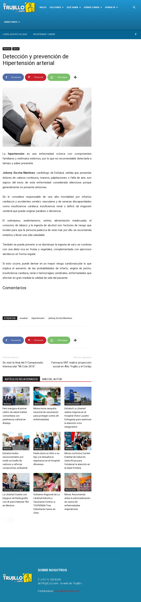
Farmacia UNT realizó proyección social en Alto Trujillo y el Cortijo (71, 364)
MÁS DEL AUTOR (52, 379)
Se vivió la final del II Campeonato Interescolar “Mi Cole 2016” (23, 364)
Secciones (55, 7)
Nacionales (71, 490)
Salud (15, 48)
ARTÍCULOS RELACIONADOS (21, 379)
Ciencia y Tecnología (13, 490)
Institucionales (73, 403)
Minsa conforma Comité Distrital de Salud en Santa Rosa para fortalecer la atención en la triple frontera (77, 460)
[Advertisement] (47, 304)
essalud (24, 318)
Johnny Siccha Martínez (60, 318)
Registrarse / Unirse (44, 34)
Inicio (42, 7)
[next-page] (10, 520)
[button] (134, 7)
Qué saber (72, 7)
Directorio (10, 21)
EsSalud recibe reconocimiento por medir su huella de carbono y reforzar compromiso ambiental (15, 460)
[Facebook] (135, 34)
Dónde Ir (110, 7)
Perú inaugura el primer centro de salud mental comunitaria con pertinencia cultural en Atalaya (15, 415)
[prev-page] (5, 520)
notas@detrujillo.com (67, 591)
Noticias (7, 48)
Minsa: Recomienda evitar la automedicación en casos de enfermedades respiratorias (77, 501)
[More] (75, 77)
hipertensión (38, 318)
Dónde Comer (91, 7)
